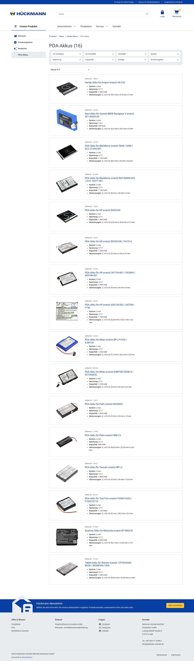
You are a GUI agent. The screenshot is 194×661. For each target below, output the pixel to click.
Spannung (57, 60)
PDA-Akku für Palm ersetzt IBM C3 (103, 435)
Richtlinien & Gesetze (20, 631)
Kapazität (89, 60)
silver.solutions (27, 657)
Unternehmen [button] (64, 26)
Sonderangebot (157, 60)
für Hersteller (90, 54)
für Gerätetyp (58, 54)
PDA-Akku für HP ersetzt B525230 (102, 210)
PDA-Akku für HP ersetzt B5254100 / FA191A (108, 241)
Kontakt (117, 26)
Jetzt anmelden (175, 605)
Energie (121, 60)
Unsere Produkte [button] (28, 26)
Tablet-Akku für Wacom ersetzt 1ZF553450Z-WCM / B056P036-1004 (108, 564)
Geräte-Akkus (72, 36)
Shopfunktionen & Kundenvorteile (68, 624)
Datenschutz (162, 655)
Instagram (106, 627)
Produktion (86, 26)
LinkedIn (105, 631)
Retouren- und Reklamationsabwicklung (71, 627)
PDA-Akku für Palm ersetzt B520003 (104, 404)
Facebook (106, 624)
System (154, 54)
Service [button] (100, 26)
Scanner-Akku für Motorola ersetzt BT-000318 (109, 530)
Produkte (53, 36)
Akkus (61, 36)
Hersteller (122, 54)
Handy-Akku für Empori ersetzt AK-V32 (105, 82)
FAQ (13, 627)
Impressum (175, 655)
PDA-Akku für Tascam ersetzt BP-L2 (103, 467)
